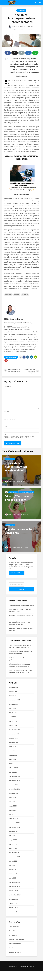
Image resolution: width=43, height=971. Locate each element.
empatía (16, 295)
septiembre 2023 (14, 789)
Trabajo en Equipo (15, 952)
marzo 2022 (13, 844)
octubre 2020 (13, 891)
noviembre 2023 (14, 780)
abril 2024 (12, 759)
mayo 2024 (13, 755)
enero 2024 (13, 772)
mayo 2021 (12, 869)
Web (5, 426)
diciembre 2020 (14, 882)
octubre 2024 (13, 738)
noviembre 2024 (14, 734)
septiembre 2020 (15, 895)
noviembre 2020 (14, 886)
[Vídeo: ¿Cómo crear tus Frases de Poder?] (21, 503)
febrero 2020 (13, 903)
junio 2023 (12, 802)
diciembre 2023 (14, 776)
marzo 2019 (13, 912)
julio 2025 (12, 708)
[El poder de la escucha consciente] (21, 536)
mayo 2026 (13, 691)
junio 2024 (12, 751)
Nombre (6, 411)
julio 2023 (12, 797)
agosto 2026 (13, 687)
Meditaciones (13, 948)
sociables (25, 295)
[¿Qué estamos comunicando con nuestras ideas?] (21, 470)
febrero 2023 (13, 819)
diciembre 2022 (14, 823)
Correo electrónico (10, 419)
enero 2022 (13, 848)
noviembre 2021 (14, 857)
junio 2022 (12, 836)
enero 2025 (13, 725)
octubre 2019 (13, 908)
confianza (8, 295)
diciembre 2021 (14, 853)
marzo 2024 (13, 764)
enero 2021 (12, 878)
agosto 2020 (13, 899)
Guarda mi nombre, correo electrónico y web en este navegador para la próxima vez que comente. (19, 436)
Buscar (21, 589)
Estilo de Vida (13, 935)
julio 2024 (12, 747)
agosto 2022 (13, 831)
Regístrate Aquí (16, 572)
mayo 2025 (13, 713)
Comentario (7, 386)
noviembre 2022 (14, 827)
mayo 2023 (13, 806)
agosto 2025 (13, 704)
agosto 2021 (13, 861)
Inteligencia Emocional (26, 492)
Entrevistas (12, 931)
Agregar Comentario (17, 29)
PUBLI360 (32, 966)
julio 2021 (12, 865)
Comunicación (21, 10)
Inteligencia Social (15, 944)
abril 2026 (12, 696)
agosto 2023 (13, 793)
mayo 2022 (13, 840)
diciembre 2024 (14, 730)
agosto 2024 (13, 742)
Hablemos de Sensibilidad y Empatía (21, 605)
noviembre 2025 (14, 700)
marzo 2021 (13, 874)
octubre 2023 (13, 785)
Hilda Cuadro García (17, 26)
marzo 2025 (13, 721)
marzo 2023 (13, 814)
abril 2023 (12, 810)
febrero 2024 (13, 768)
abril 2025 (12, 717)
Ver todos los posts (11, 357)
